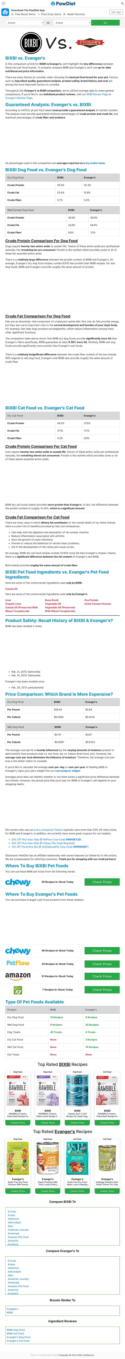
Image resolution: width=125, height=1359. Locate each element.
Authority (13, 1240)
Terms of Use (36, 1355)
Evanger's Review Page (18, 97)
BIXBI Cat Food (15, 1333)
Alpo (10, 1226)
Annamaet (13, 1233)
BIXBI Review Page (97, 94)
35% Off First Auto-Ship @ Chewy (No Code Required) (43, 843)
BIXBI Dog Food (16, 1329)
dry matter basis (95, 163)
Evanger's (12, 1308)
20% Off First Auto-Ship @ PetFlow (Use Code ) (46, 839)
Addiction (13, 1218)
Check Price (18, 1122)
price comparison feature (48, 829)
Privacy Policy (51, 1355)
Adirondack (14, 1222)
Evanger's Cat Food (18, 1340)
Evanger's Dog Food (18, 1337)
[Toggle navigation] (3, 3)
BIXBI (9, 1312)
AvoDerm (13, 1244)
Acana (11, 1215)
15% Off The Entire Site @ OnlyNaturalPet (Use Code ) (50, 846)
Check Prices (102, 882)
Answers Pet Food (18, 1236)
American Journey (18, 1229)
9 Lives (12, 1211)
